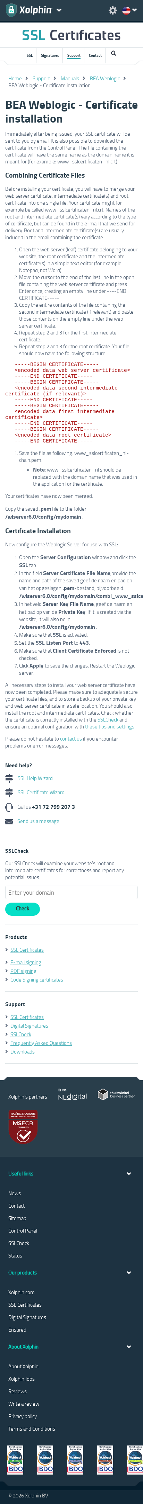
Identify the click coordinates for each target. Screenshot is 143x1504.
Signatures (50, 55)
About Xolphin (23, 1366)
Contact (95, 55)
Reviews (17, 1391)
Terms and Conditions (31, 1428)
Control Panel (22, 1230)
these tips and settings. (110, 726)
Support (74, 55)
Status (15, 1255)
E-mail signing (25, 962)
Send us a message (37, 820)
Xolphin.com (21, 1292)
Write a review (23, 1403)
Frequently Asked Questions (41, 1042)
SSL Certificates (27, 949)
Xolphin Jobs (21, 1378)
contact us (71, 738)
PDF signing (23, 970)
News (14, 1193)
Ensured (17, 1329)
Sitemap (17, 1218)
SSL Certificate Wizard (41, 792)
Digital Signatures (29, 1025)
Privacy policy (22, 1416)
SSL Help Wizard (35, 778)
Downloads (22, 1051)
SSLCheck (108, 719)
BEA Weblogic (105, 78)
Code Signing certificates (36, 979)
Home (15, 78)
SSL (30, 55)
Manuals (70, 78)
